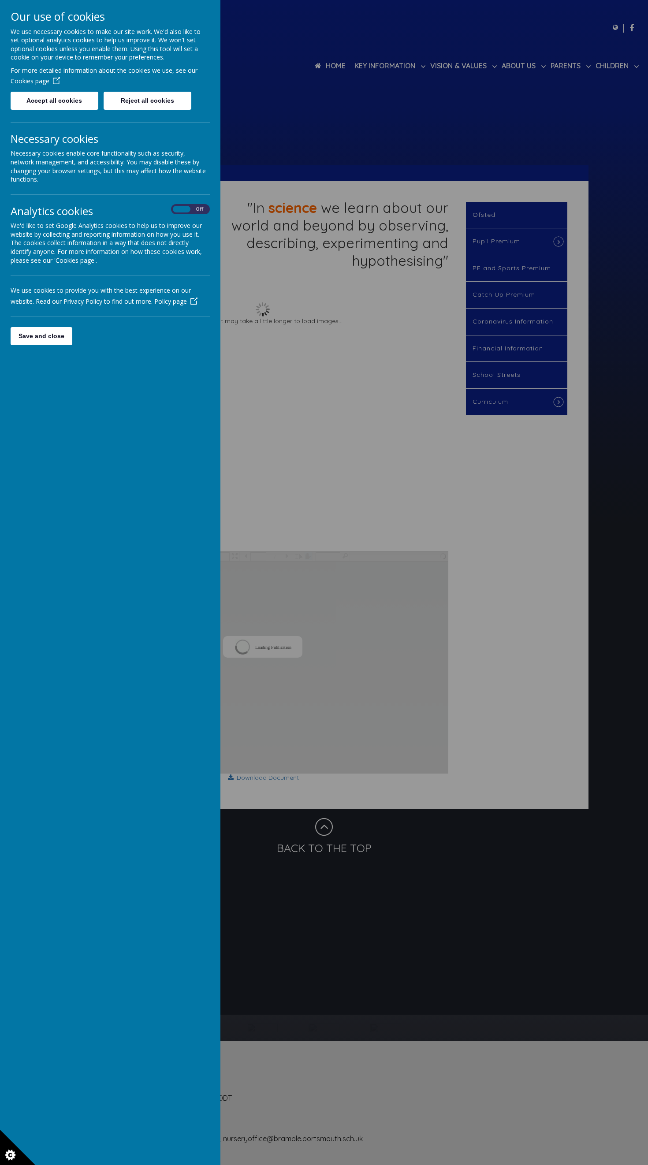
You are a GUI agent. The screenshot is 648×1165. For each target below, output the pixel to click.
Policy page (170, 301)
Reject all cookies (147, 100)
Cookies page (30, 81)
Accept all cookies (54, 100)
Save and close (41, 335)
